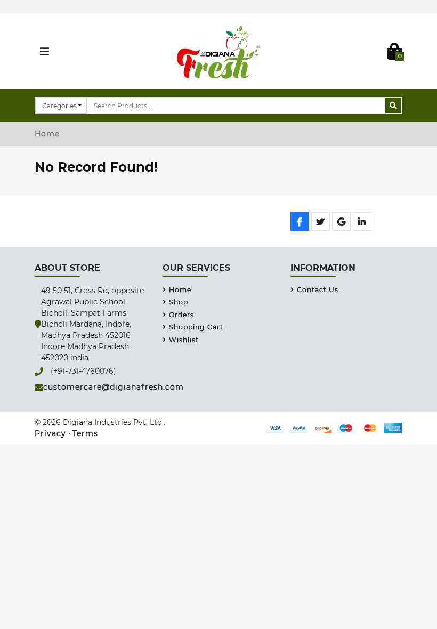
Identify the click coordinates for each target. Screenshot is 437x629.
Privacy (50, 433)
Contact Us (317, 290)
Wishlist (184, 340)
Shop (178, 302)
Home (47, 134)
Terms (85, 433)
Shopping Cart (196, 327)
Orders (181, 315)
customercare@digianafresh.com (113, 387)
